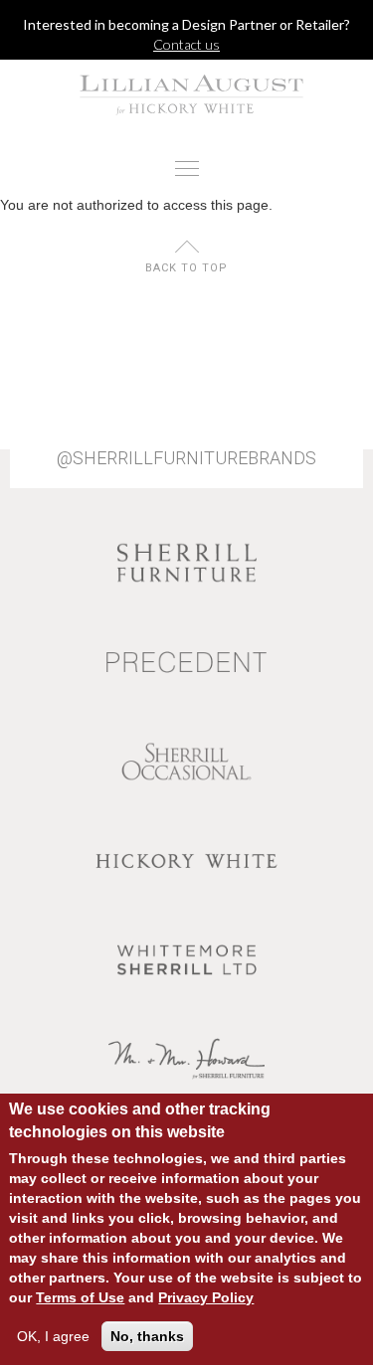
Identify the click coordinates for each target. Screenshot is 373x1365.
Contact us (186, 44)
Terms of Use (80, 1297)
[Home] (186, 94)
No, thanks (147, 1336)
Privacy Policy (206, 1297)
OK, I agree (53, 1336)
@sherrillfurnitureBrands (186, 458)
